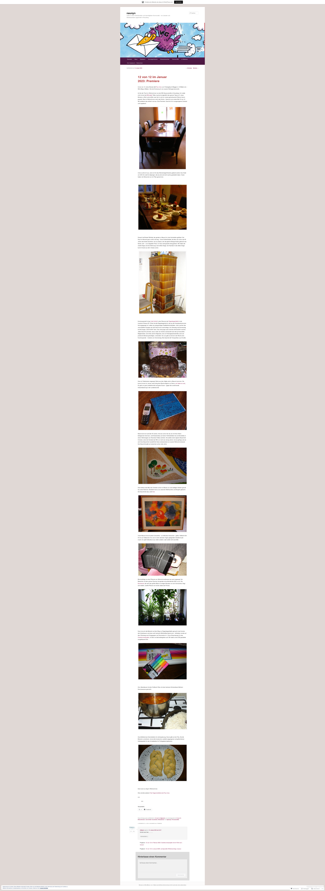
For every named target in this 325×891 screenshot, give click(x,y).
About (135, 59)
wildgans (142, 830)
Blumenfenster (141, 819)
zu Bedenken (184, 59)
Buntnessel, (141, 583)
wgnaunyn (169, 819)
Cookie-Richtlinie (44, 888)
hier (153, 492)
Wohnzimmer (161, 819)
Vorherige (189, 68)
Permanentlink (175, 819)
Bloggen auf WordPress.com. (146, 885)
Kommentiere (144, 836)
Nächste (195, 68)
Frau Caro (158, 87)
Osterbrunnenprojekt (143, 637)
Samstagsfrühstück (153, 59)
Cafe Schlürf (153, 321)
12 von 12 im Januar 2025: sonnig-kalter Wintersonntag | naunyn (163, 849)
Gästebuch (142, 59)
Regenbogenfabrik (174, 321)
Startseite (129, 59)
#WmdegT (149, 95)
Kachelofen (155, 819)
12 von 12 (157, 818)
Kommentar (181, 875)
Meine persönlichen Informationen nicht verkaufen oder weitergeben (169, 885)
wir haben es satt (180, 383)
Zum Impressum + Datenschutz (135, 63)
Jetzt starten (178, 2)
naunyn (131, 13)
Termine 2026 (175, 59)
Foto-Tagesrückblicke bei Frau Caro (159, 793)
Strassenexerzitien (164, 59)
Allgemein (162, 818)
